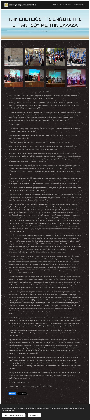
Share (13, 393)
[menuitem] (55, 5)
